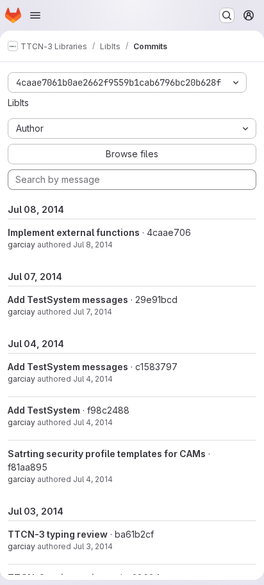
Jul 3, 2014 (93, 546)
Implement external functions (74, 232)
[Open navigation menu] (35, 15)
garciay (21, 244)
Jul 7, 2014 (92, 311)
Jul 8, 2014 (93, 244)
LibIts (18, 102)
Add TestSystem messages (68, 299)
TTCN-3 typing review (58, 534)
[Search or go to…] (227, 15)
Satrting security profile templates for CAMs (107, 453)
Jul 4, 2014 (93, 379)
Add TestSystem (44, 410)
